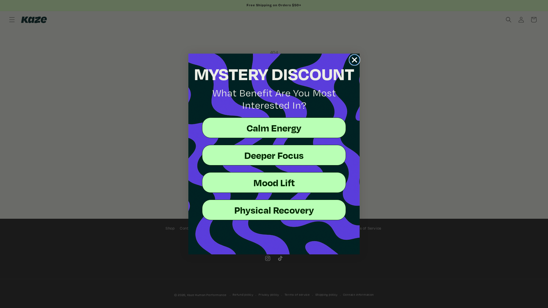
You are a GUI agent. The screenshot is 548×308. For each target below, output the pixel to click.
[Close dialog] (354, 60)
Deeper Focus (274, 155)
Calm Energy (274, 128)
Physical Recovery (274, 210)
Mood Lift (274, 183)
